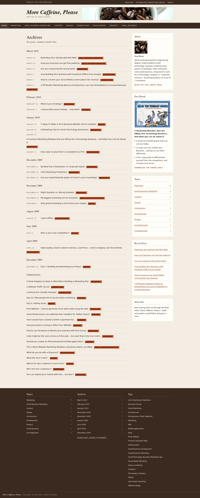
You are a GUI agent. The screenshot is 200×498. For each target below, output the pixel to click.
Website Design (134, 486)
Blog (4, 25)
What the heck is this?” (37, 358)
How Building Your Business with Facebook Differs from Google (71, 74)
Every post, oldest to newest (92, 438)
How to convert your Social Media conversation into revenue (70, 80)
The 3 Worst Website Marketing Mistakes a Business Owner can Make (60, 347)
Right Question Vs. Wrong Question (57, 192)
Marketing (16, 25)
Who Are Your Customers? (39, 369)
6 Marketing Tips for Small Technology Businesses (65, 130)
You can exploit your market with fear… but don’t (50, 374)
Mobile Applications (136, 429)
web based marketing (137, 481)
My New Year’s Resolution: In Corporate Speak (63, 166)
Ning (130, 433)
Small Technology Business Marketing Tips (145, 457)
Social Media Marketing (137, 461)
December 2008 (34, 259)
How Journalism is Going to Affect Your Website (49, 325)
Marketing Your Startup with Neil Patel (59, 58)
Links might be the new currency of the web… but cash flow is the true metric (64, 336)
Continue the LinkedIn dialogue (42, 292)
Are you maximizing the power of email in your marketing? (69, 177)
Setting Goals (133, 445)
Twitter (131, 477)
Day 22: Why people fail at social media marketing (51, 298)
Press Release (133, 437)
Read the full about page (148, 85)
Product (114, 25)
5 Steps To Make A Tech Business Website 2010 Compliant (68, 124)
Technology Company (137, 473)
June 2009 (32, 226)
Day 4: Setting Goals (36, 303)
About (170, 2)
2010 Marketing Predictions (54, 172)
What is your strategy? (51, 104)
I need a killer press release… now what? (60, 109)
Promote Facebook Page (137, 441)
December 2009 (34, 159)
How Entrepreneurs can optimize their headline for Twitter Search (58, 314)
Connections (83, 25)
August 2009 (33, 211)
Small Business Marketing (37, 25)
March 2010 (33, 51)
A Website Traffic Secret (38, 287)
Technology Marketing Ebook (150, 2)
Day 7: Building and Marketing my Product (61, 267)
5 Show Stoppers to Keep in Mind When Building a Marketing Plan (58, 281)
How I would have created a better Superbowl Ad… (51, 320)
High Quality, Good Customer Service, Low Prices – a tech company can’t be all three (81, 248)
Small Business (129, 25)
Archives (129, 2)
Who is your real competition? (55, 233)
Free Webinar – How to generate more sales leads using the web (57, 309)
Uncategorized (62, 218)
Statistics (132, 469)
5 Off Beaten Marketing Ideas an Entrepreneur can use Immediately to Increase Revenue (83, 85)
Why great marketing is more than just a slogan (63, 203)
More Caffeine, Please (52, 12)
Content (58, 25)
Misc (130, 425)
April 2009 (32, 240)
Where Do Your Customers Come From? (45, 363)
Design (69, 25)
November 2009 (34, 185)
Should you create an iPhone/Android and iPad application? (55, 341)
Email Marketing (134, 408)
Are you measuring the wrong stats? (58, 69)
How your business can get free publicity (60, 63)
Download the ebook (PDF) (148, 168)
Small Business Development (140, 449)
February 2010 (34, 97)
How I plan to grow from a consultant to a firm (63, 152)
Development (99, 25)
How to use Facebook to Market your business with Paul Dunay (56, 330)
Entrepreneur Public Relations (140, 416)
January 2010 (33, 117)
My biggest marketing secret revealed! (59, 198)
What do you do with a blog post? (42, 352)
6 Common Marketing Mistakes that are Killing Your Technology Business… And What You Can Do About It (76, 140)
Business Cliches (134, 404)
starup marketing (135, 465)
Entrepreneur (133, 412)
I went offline (47, 218)
